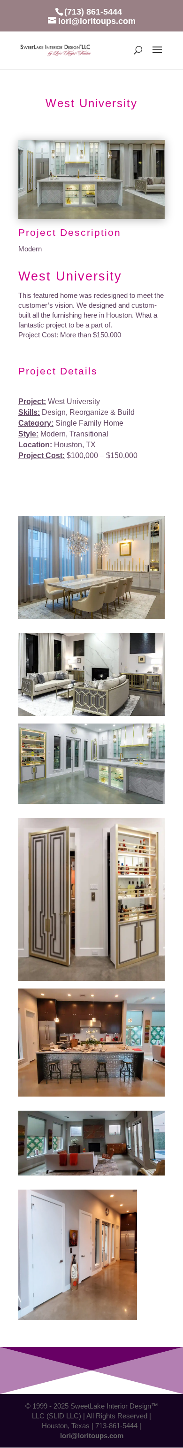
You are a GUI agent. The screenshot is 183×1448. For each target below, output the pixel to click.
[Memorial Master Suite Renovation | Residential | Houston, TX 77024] (91, 219)
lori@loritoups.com (91, 1436)
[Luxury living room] (91, 716)
